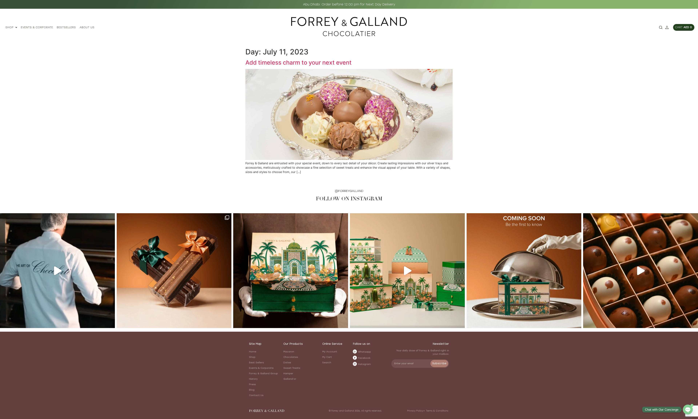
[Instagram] (355, 364)
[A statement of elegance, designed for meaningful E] (290, 270)
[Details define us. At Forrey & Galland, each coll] (407, 270)
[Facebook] (355, 358)
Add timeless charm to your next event (298, 62)
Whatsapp (364, 351)
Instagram (364, 364)
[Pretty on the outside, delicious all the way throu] (640, 270)
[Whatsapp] (355, 352)
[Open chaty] (688, 409)
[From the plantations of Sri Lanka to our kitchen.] (57, 270)
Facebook (364, 358)
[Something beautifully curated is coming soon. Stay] (524, 270)
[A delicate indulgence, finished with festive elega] (174, 270)
